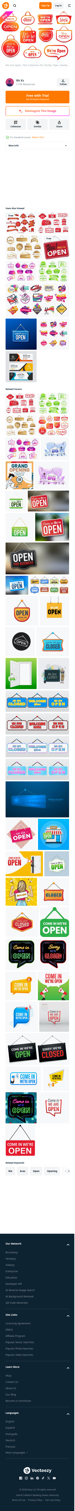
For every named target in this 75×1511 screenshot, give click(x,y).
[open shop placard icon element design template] (51, 844)
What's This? (38, 137)
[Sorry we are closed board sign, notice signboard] (22, 875)
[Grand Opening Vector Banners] (21, 221)
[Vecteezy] (5, 5)
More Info (14, 143)
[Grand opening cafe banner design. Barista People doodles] (49, 599)
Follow (63, 84)
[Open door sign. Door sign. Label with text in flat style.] (21, 907)
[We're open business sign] (18, 294)
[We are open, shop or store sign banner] (21, 1100)
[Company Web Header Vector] (21, 446)
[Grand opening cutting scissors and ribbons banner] (37, 347)
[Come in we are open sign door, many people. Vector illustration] (20, 596)
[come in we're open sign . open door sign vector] (20, 1281)
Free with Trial (37, 97)
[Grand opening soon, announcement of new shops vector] (21, 413)
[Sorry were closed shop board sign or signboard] (22, 1250)
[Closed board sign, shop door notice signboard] (21, 1220)
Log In (58, 5)
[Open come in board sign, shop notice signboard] (22, 813)
